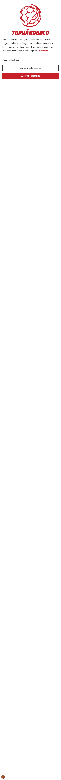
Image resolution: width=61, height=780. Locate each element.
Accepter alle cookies (30, 75)
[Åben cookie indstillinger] (3, 776)
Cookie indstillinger (10, 60)
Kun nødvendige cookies (30, 68)
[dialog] (30, 390)
